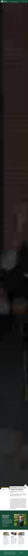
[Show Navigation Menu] (26, 1)
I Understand (21, 552)
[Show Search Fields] (23, 1)
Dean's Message (5, 525)
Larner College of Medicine (13, 1)
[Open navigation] (8, 489)
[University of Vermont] (4, 2)
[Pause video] (25, 486)
